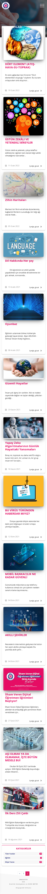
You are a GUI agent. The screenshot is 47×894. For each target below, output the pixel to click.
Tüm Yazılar (23, 854)
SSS (23, 882)
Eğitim (23, 858)
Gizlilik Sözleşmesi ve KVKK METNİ (23, 884)
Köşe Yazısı (23, 862)
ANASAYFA (23, 879)
